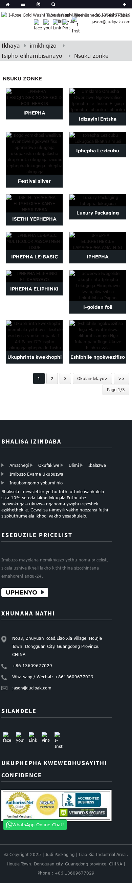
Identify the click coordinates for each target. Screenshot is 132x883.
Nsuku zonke (91, 56)
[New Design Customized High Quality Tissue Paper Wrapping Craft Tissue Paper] (97, 100)
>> (121, 378)
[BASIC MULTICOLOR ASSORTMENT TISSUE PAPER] (34, 241)
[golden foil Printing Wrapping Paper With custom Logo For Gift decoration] (97, 285)
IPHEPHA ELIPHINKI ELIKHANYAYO (34, 295)
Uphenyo (21, 592)
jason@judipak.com (111, 21)
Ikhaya (10, 46)
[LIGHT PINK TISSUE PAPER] (34, 276)
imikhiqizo (43, 46)
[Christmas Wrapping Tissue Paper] (97, 138)
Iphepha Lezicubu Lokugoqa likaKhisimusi (98, 157)
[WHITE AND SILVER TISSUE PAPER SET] (34, 203)
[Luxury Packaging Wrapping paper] (97, 200)
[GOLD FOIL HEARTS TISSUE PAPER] (34, 97)
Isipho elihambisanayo (31, 56)
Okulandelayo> (92, 378)
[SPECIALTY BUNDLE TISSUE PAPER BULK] (97, 241)
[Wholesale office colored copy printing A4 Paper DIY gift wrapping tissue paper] (34, 335)
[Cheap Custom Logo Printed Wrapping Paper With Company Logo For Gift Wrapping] (97, 335)
